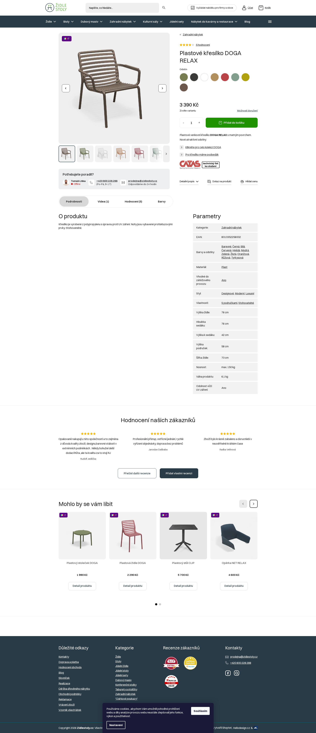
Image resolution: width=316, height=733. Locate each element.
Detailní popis (187, 181)
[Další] (162, 88)
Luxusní (250, 293)
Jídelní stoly (122, 670)
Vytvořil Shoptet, (222, 727)
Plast (224, 267)
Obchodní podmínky (70, 694)
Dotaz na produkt (221, 181)
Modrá (245, 250)
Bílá (243, 246)
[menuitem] (51, 22)
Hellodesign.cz (241, 728)
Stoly (118, 661)
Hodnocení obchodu (70, 667)
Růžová (225, 257)
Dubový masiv (123, 680)
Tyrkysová (237, 257)
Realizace (64, 683)
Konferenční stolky (126, 684)
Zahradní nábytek (231, 227)
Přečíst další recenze (137, 473)
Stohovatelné (246, 303)
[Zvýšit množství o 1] (199, 123)
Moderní (240, 293)
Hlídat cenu (252, 181)
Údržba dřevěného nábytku (74, 688)
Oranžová (243, 254)
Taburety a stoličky (126, 689)
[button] (254, 504)
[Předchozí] (66, 88)
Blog (61, 672)
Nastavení (116, 725)
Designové (227, 293)
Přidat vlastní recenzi (179, 473)
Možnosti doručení (247, 110)
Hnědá (236, 250)
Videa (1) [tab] (103, 201)
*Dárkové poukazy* (126, 698)
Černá (236, 246)
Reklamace (65, 699)
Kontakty (64, 656)
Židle (118, 656)
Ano (223, 280)
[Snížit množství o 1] (183, 123)
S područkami (229, 303)
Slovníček (64, 678)
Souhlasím (200, 711)
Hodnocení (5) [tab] (133, 201)
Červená (226, 250)
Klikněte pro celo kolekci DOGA (203, 147)
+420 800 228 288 (106, 180)
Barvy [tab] (162, 201)
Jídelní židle (121, 666)
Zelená (225, 254)
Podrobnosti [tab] (74, 201)
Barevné (226, 246)
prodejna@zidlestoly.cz (142, 180)
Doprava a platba (69, 662)
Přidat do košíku (234, 122)
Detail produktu (82, 585)
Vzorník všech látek (70, 710)
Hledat (164, 8)
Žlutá (233, 254)
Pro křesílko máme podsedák (202, 154)
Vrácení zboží (67, 704)
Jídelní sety (121, 675)
